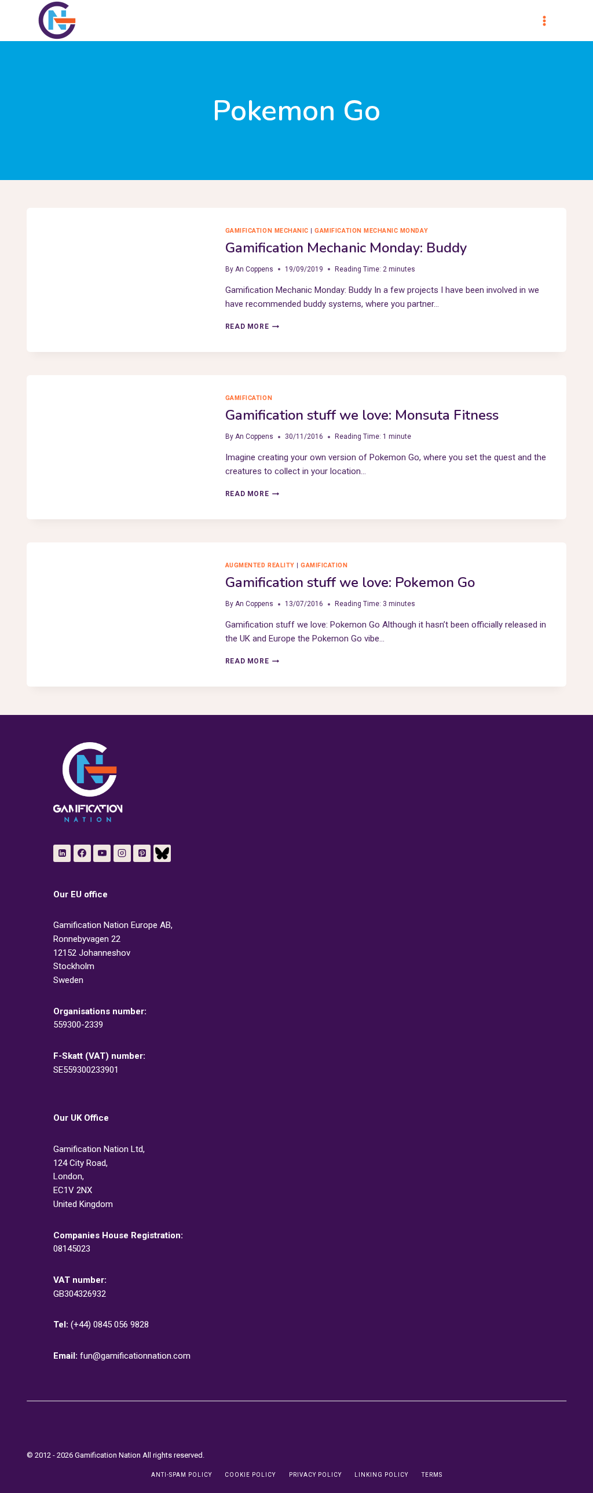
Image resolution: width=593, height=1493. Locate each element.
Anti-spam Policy (181, 1475)
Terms (432, 1475)
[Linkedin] (62, 853)
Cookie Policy (250, 1475)
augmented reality (260, 565)
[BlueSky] (162, 853)
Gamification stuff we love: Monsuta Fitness (362, 415)
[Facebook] (82, 853)
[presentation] (117, 268)
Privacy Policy (315, 1475)
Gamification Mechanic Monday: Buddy (346, 248)
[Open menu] (549, 20)
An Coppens (254, 269)
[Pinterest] (142, 853)
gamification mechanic (267, 230)
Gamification (248, 398)
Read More (252, 326)
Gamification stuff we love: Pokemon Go (350, 582)
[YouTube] (102, 853)
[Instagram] (122, 853)
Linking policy (381, 1475)
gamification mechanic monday (371, 230)
